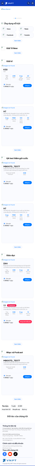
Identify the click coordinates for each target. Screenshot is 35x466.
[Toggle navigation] (2, 3)
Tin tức (5, 406)
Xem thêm (17, 41)
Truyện (13, 406)
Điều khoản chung (7, 448)
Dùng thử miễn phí (25, 321)
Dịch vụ (24, 409)
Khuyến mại (16, 409)
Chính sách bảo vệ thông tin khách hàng (12, 446)
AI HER (20, 406)
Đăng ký (27, 85)
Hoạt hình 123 (6, 409)
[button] (15, 18)
